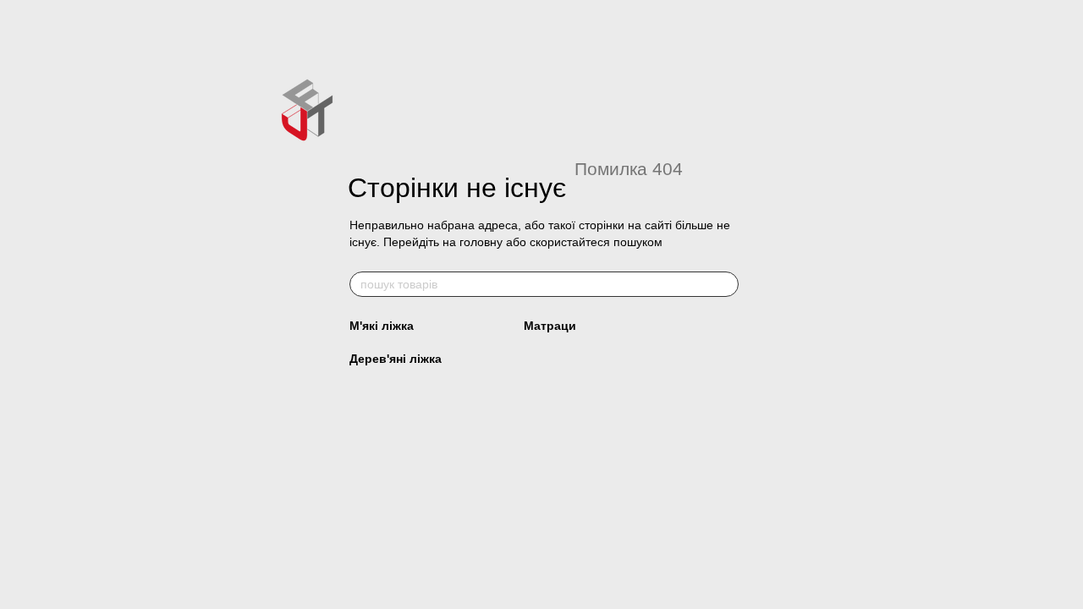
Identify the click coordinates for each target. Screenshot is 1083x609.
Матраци (550, 325)
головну (481, 242)
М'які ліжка (381, 325)
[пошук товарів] (725, 284)
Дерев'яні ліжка (395, 358)
